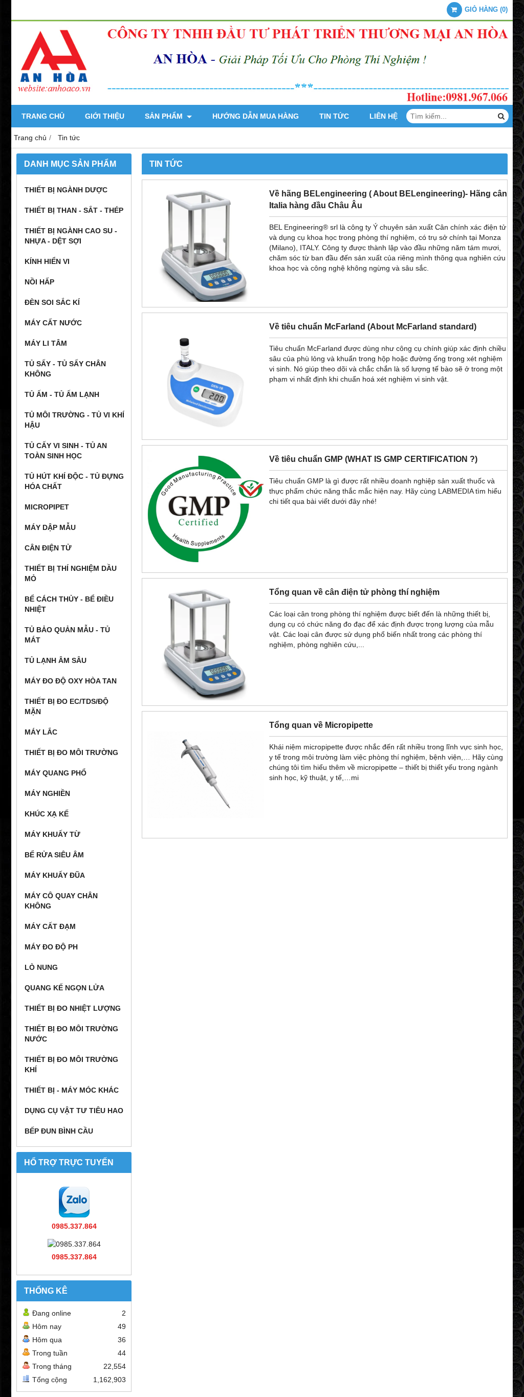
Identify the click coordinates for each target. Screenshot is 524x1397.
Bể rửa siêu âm (54, 855)
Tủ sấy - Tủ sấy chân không (65, 369)
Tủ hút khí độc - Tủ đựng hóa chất (74, 481)
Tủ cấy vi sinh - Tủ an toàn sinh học (66, 450)
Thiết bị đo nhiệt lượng (73, 1008)
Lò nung (41, 967)
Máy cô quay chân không (61, 901)
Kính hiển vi (47, 261)
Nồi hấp (39, 282)
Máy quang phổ (55, 773)
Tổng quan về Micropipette (321, 724)
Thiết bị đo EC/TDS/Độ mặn (66, 706)
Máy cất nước (53, 323)
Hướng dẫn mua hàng (255, 116)
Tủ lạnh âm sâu (55, 660)
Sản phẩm (165, 116)
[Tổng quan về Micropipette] (205, 830)
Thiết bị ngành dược (66, 190)
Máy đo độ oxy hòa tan (71, 681)
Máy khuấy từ (52, 834)
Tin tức (334, 116)
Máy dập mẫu (50, 527)
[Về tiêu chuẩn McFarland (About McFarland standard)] (205, 432)
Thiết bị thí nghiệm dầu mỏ (71, 573)
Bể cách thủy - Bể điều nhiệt (69, 604)
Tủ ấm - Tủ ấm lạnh (62, 394)
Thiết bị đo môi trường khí (71, 1064)
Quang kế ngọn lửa (64, 988)
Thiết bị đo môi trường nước (71, 1034)
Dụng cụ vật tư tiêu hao (74, 1110)
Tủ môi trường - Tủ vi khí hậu (74, 420)
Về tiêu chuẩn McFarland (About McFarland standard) (372, 326)
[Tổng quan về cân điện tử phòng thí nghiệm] (205, 698)
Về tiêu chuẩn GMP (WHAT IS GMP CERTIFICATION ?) (373, 458)
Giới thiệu (104, 116)
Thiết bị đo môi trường (71, 752)
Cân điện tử (48, 548)
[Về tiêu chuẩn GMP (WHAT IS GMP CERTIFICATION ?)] (205, 565)
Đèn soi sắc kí (52, 302)
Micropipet (47, 507)
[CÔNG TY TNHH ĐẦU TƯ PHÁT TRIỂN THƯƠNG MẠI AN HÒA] (262, 102)
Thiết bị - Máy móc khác (72, 1090)
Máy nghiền (47, 793)
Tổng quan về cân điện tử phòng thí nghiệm (354, 591)
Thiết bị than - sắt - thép (74, 210)
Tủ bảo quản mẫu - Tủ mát (67, 635)
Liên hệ (383, 116)
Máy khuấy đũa (55, 875)
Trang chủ (42, 116)
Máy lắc (41, 732)
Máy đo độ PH (51, 947)
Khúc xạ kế (47, 814)
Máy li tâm (46, 343)
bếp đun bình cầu (59, 1131)
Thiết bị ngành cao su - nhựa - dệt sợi (71, 236)
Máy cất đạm (50, 926)
